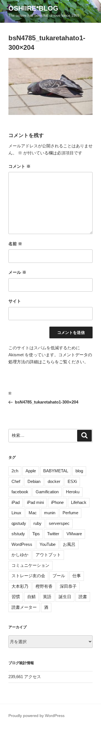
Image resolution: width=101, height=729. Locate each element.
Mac (33, 512)
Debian (33, 481)
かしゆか (20, 554)
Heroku (72, 491)
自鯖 (31, 596)
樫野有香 (44, 586)
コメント (19, 166)
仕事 (76, 575)
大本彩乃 (20, 586)
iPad (16, 502)
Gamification (47, 491)
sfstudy (18, 533)
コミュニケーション (30, 565)
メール (17, 272)
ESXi (72, 481)
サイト (14, 301)
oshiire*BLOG (33, 8)
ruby (37, 523)
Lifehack (78, 502)
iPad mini (35, 502)
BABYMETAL (55, 470)
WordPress (22, 544)
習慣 (16, 596)
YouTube (48, 544)
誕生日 (65, 596)
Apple (31, 470)
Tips (36, 533)
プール (58, 575)
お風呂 (69, 544)
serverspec (59, 523)
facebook (20, 491)
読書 (83, 596)
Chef (16, 481)
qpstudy (19, 523)
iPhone (57, 502)
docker (54, 481)
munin (49, 512)
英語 (47, 596)
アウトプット (48, 554)
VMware (74, 533)
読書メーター (24, 607)
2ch (15, 470)
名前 (15, 243)
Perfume (70, 512)
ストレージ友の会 (28, 575)
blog (79, 470)
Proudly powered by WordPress (36, 715)
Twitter (53, 533)
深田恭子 (68, 586)
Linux (16, 512)
